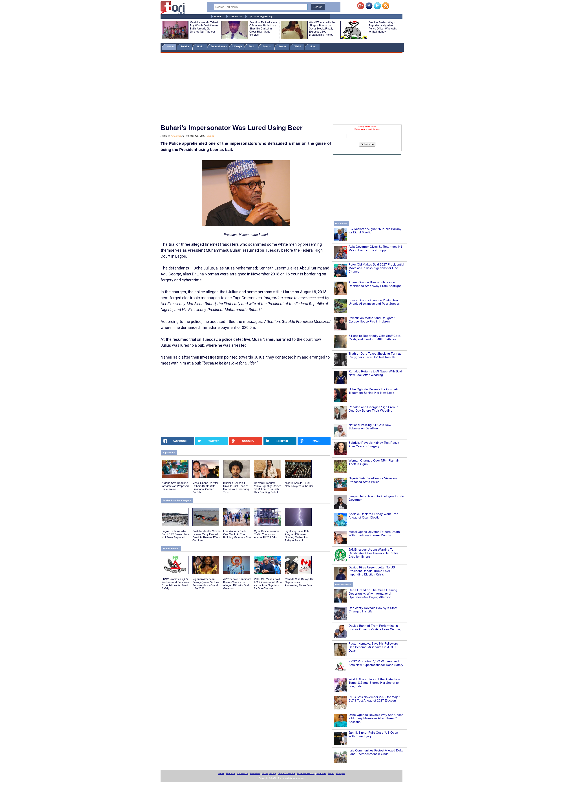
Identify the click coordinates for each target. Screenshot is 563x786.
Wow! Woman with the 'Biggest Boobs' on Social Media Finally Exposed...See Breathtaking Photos (322, 28)
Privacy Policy (269, 773)
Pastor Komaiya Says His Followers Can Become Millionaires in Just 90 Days (373, 647)
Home (217, 16)
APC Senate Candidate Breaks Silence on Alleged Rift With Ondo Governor (237, 584)
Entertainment (218, 46)
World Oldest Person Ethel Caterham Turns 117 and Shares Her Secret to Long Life (374, 682)
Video (313, 46)
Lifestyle (237, 46)
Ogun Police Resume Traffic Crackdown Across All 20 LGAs (267, 534)
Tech (252, 46)
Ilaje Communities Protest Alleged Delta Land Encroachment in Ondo (376, 752)
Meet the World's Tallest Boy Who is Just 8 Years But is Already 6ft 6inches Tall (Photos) (204, 27)
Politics (185, 46)
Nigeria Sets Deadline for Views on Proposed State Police (373, 480)
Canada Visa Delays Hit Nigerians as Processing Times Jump (299, 582)
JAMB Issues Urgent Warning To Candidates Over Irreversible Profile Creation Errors (373, 553)
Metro (283, 46)
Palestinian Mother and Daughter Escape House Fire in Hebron (372, 319)
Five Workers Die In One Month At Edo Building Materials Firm (237, 534)
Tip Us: (260, 16)
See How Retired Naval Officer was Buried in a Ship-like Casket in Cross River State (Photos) (263, 28)
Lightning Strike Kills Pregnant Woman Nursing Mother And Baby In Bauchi (297, 536)
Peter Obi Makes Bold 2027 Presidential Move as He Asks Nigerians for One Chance (376, 268)
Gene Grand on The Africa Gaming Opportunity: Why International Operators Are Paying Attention (373, 593)
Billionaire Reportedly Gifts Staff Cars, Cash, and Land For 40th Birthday (375, 337)
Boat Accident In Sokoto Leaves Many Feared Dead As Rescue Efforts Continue (206, 536)
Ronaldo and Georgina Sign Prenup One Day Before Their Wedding (373, 408)
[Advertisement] (281, 86)
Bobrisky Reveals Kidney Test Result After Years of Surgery (374, 444)
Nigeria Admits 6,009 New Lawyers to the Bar (299, 485)
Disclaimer (255, 773)
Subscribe (367, 144)
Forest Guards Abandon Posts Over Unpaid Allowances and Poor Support (374, 301)
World (201, 46)
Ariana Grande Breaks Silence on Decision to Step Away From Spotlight (375, 284)
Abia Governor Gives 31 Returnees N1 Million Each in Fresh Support (375, 248)
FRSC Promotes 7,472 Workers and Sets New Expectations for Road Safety (376, 663)
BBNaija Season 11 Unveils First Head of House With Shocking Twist (236, 488)
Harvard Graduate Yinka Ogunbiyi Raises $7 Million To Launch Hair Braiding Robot (267, 488)
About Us (230, 773)
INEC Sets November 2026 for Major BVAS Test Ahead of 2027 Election (374, 698)
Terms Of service (286, 773)
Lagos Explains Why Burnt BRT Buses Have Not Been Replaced (175, 534)
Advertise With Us (305, 773)
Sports (267, 46)
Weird (298, 46)
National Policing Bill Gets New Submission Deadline (370, 426)
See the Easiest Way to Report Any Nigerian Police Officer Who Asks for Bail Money (383, 27)
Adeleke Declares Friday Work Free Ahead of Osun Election (373, 515)
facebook (321, 773)
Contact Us (235, 16)
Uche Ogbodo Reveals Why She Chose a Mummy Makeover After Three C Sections (376, 718)
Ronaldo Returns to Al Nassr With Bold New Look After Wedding (375, 373)
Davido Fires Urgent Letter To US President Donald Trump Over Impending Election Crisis (372, 571)
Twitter (331, 773)
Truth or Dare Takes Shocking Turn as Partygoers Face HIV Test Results (375, 355)
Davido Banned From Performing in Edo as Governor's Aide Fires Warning (375, 627)
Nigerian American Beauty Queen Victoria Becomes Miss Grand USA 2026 (205, 584)
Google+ (340, 773)
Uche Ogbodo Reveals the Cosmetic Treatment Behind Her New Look (374, 390)
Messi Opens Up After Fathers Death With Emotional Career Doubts (374, 533)
